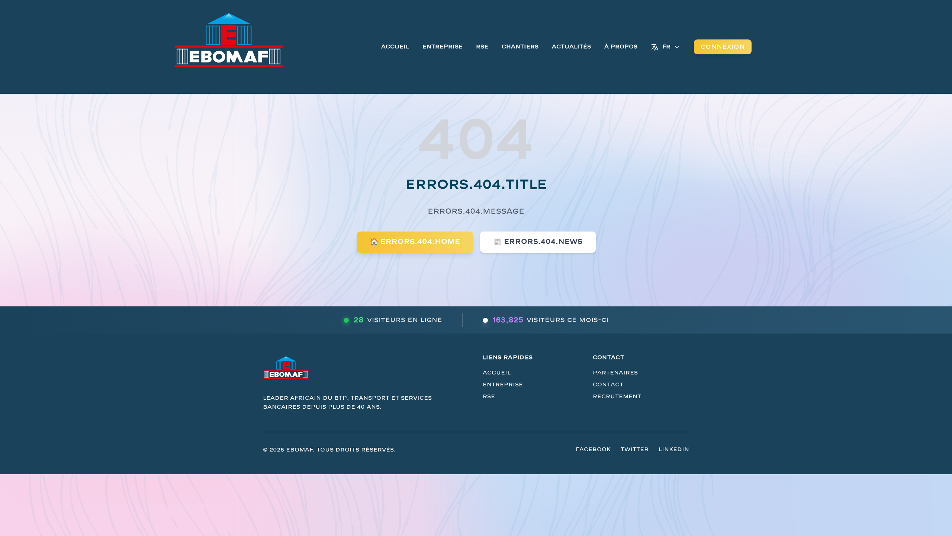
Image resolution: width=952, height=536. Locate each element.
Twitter (635, 449)
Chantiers (520, 47)
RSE (482, 47)
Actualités (571, 47)
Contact (608, 384)
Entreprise (442, 47)
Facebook (593, 449)
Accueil (395, 47)
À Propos (620, 47)
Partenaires (615, 373)
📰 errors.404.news (537, 242)
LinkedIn (674, 449)
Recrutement (617, 396)
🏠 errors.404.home (415, 242)
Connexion (723, 47)
